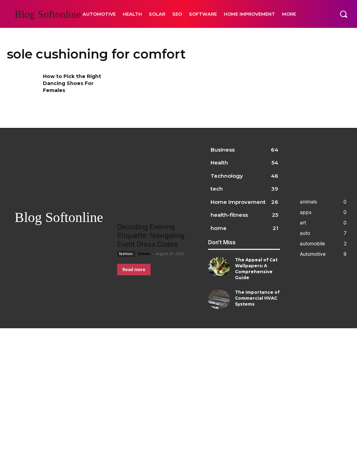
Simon (144, 253)
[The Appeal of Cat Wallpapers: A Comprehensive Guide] (219, 267)
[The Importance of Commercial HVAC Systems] (219, 299)
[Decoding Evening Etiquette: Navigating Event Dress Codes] (154, 199)
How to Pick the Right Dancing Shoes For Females (72, 83)
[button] (343, 14)
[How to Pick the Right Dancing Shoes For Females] (22, 87)
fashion (126, 253)
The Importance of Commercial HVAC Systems (257, 298)
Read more (133, 269)
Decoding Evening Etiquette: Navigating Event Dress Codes (150, 235)
